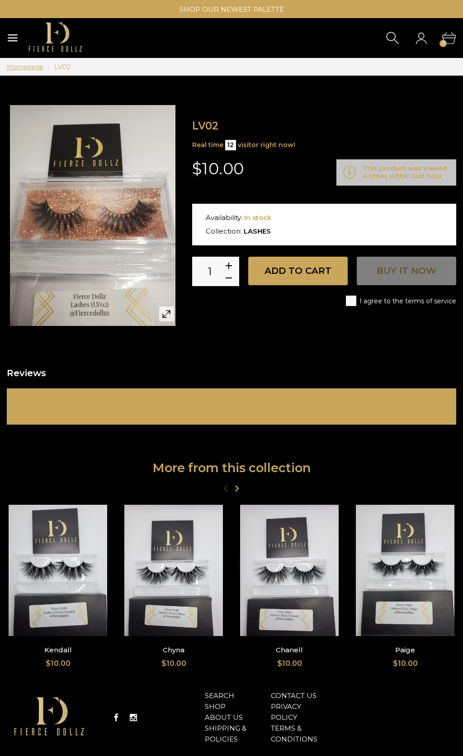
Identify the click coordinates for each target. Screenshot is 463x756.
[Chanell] (289, 570)
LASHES (257, 231)
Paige (405, 650)
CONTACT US (294, 695)
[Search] (393, 38)
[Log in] (421, 38)
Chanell (289, 650)
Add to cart (298, 270)
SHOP (215, 706)
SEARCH (219, 695)
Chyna (173, 650)
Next (237, 488)
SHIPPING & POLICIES (225, 733)
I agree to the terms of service (407, 301)
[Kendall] (58, 570)
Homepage (25, 67)
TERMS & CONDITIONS (294, 733)
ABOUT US (224, 717)
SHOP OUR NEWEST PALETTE (232, 9)
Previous (225, 488)
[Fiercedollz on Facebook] (116, 717)
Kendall (58, 650)
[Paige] (405, 570)
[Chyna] (174, 570)
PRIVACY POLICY (286, 712)
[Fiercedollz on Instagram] (133, 717)
